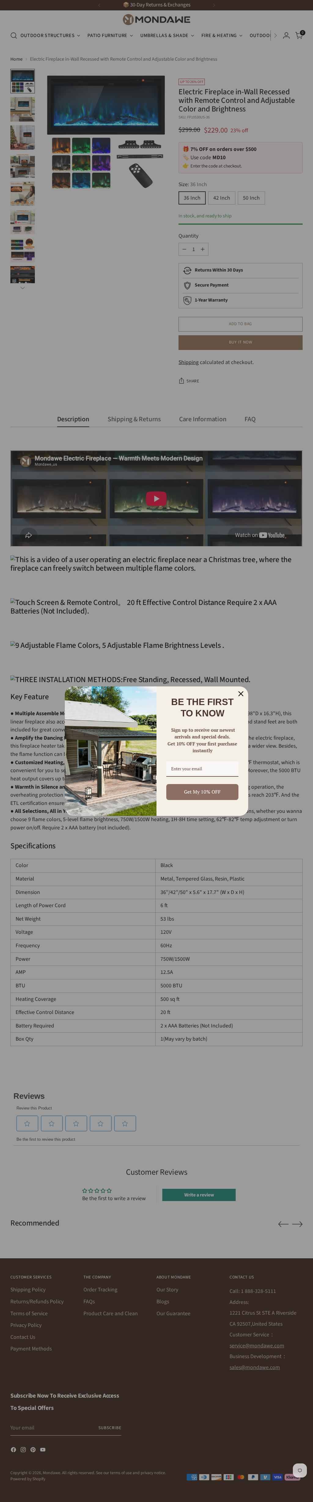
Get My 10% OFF (202, 791)
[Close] (241, 693)
